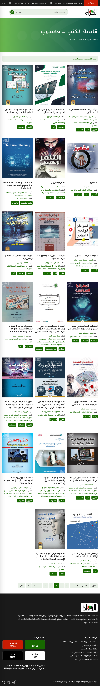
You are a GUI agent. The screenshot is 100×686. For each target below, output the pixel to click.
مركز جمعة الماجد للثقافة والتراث (85, 652)
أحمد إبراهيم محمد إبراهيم (51, 412)
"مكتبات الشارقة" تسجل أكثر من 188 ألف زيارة (45, 3)
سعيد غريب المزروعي (52, 263)
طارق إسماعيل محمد (20, 336)
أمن (87, 130)
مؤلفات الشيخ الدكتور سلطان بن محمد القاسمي (78, 642)
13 (28, 586)
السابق (84, 586)
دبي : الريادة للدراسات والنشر (49, 193)
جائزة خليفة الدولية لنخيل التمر (86, 659)
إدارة (95, 571)
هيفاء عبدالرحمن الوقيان (19, 487)
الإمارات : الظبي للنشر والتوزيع (82, 190)
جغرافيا (75, 341)
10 (45, 586)
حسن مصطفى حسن (85, 333)
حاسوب (80, 130)
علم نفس (60, 197)
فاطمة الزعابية (88, 187)
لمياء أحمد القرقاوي (53, 117)
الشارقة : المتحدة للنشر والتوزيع (81, 336)
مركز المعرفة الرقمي (90, 645)
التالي (21, 586)
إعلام (20, 346)
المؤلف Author (22, 198)
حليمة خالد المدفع (86, 485)
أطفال (94, 195)
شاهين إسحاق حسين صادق (83, 260)
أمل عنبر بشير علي (86, 560)
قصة (87, 195)
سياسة (94, 341)
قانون (94, 130)
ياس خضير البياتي (87, 409)
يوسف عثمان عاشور (20, 117)
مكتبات (21, 425)
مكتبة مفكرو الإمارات (89, 649)
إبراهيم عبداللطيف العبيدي (51, 487)
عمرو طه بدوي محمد (52, 563)
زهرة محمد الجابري (53, 336)
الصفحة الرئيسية (91, 40)
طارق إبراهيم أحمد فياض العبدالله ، (80, 117)
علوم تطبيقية (26, 203)
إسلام (61, 349)
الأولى (93, 586)
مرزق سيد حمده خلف (20, 412)
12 (34, 586)
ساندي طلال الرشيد (90, 119)
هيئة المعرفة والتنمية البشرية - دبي (84, 656)
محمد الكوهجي (22, 263)
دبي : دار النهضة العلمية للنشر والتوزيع (19, 420)
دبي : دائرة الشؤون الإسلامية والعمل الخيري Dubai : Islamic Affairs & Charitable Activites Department (51, 341)
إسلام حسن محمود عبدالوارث (49, 187)
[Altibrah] (91, 12)
